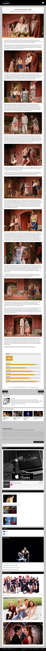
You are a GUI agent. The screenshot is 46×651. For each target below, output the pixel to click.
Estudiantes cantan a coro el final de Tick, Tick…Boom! (11, 567)
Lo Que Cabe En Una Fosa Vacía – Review (10, 516)
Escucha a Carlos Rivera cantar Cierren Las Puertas (11, 563)
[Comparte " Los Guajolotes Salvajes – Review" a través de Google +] (17, 387)
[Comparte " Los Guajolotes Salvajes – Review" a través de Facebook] (13, 387)
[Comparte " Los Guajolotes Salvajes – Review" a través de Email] (24, 387)
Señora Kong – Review (6, 418)
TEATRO (29, 11)
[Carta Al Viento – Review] (28, 414)
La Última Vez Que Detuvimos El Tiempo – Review (11, 493)
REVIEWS (25, 11)
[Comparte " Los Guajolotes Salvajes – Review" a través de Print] (26, 387)
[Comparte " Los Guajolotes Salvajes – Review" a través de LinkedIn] (22, 387)
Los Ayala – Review (38, 417)
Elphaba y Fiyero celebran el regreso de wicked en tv (11, 569)
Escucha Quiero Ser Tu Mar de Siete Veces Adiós (10, 565)
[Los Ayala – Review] (38, 414)
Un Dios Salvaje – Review (17, 418)
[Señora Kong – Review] (7, 414)
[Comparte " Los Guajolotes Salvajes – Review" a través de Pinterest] (21, 387)
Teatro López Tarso (31, 346)
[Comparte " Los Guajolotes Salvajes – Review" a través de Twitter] (15, 387)
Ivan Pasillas (17, 11)
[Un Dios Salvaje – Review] (18, 414)
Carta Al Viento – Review (27, 418)
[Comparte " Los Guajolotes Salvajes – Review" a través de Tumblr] (19, 387)
